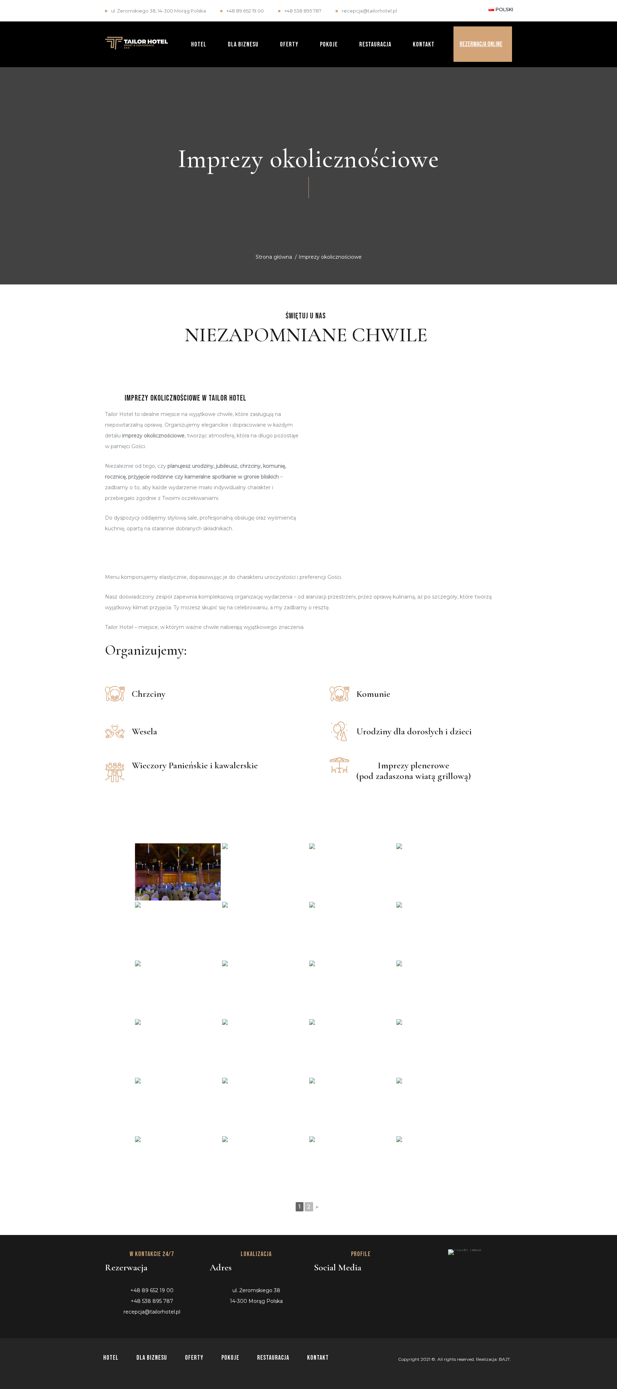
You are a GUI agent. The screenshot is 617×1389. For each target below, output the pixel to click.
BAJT (504, 1359)
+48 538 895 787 (302, 11)
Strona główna (274, 257)
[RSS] (379, 1288)
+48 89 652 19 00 (245, 11)
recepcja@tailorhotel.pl (369, 11)
